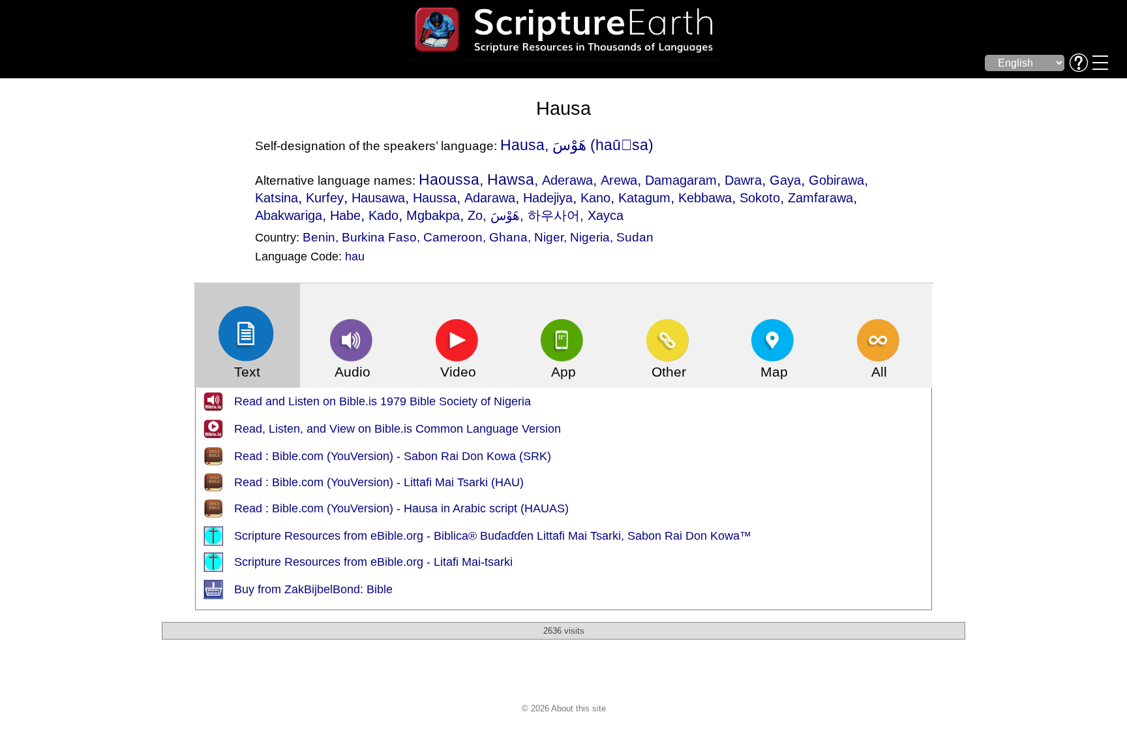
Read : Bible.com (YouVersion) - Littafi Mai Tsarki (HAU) (379, 482)
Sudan (635, 237)
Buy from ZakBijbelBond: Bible (313, 589)
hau (355, 256)
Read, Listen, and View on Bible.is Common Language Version (397, 428)
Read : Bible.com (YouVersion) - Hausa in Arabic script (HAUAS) (401, 508)
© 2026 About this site (564, 708)
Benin (319, 237)
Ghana (508, 237)
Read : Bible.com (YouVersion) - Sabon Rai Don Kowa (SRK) (392, 456)
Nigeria (590, 237)
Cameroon (453, 237)
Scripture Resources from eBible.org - (334, 535)
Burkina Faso (379, 237)
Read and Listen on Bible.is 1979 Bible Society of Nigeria (382, 401)
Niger (549, 237)
